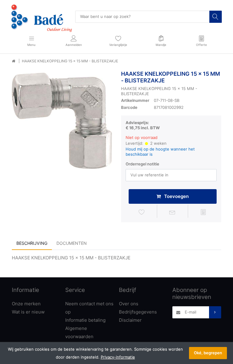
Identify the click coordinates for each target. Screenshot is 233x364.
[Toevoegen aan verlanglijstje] (142, 212)
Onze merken (26, 304)
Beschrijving (31, 243)
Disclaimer (130, 320)
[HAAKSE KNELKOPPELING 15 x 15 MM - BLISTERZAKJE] (62, 121)
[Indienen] (215, 312)
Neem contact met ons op (89, 308)
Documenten (71, 243)
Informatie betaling (85, 320)
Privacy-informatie (118, 357)
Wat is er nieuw (28, 312)
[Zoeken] (215, 17)
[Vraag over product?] (173, 212)
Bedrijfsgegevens (138, 312)
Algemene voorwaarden (79, 332)
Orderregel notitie (142, 163)
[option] (62, 121)
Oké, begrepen (208, 352)
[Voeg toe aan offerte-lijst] (203, 212)
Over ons (128, 304)
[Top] (13, 61)
